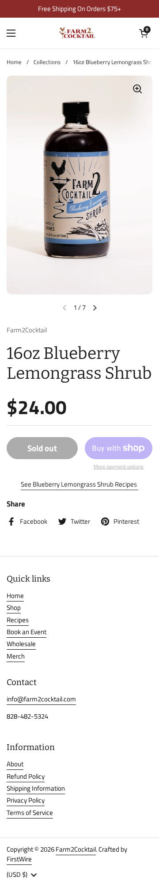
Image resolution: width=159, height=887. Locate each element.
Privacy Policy (26, 800)
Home (14, 62)
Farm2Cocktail (76, 849)
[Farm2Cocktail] (77, 33)
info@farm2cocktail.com (41, 699)
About (15, 764)
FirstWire (19, 859)
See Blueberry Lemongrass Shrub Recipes (79, 484)
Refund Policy (26, 776)
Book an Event (26, 632)
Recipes (18, 620)
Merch (16, 656)
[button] (143, 33)
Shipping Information (36, 788)
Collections (47, 62)
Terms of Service (30, 812)
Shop (14, 607)
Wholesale (21, 644)
